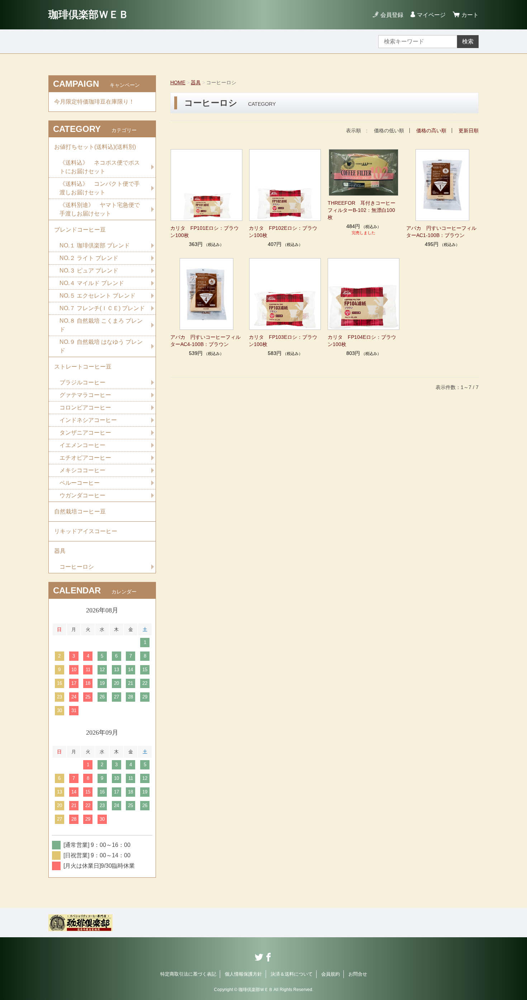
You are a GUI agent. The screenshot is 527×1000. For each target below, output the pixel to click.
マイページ (431, 15)
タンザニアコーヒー (85, 433)
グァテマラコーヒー (85, 395)
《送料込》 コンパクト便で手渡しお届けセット (100, 188)
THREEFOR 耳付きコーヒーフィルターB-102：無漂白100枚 (361, 210)
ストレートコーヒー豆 (82, 367)
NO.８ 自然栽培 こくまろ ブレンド (101, 325)
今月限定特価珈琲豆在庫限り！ (94, 102)
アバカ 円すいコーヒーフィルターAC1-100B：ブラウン (441, 231)
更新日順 (469, 130)
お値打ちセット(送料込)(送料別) (95, 147)
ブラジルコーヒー (82, 382)
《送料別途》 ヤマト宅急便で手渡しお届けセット (100, 209)
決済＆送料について (292, 974)
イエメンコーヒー (82, 445)
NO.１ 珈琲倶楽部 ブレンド (95, 245)
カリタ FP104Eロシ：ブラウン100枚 (362, 340)
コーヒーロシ (77, 567)
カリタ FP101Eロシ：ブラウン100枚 (204, 231)
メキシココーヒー (82, 470)
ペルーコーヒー (80, 483)
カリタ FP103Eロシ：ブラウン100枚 (283, 340)
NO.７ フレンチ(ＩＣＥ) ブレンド (102, 308)
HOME (177, 82)
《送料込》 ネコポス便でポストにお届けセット (100, 167)
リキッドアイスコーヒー (85, 531)
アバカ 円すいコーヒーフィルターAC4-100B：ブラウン (205, 340)
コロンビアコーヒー (85, 407)
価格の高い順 (431, 130)
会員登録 (391, 15)
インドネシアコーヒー (88, 420)
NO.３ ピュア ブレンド (89, 270)
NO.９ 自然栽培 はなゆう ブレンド (101, 346)
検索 (468, 41)
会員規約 (330, 974)
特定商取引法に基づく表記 (188, 974)
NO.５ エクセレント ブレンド (98, 296)
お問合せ (357, 974)
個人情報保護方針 (243, 974)
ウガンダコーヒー (82, 495)
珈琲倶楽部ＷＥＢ (88, 14)
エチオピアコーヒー (85, 458)
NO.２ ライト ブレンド (89, 258)
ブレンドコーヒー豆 (80, 230)
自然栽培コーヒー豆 (80, 511)
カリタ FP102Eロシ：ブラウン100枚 (283, 231)
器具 (196, 82)
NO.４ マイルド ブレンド (92, 283)
